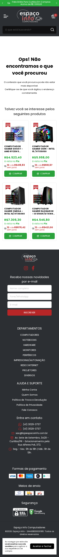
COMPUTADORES (29, 335)
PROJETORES (29, 370)
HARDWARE (29, 345)
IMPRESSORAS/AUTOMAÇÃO (29, 360)
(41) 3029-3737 (32, 424)
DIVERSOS (29, 375)
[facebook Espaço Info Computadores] (33, 268)
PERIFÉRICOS (29, 355)
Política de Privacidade (29, 405)
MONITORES (29, 350)
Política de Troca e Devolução (29, 399)
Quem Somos (30, 394)
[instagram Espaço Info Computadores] (26, 268)
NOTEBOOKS (30, 340)
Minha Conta (29, 389)
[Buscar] (52, 30)
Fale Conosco (29, 410)
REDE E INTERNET (29, 365)
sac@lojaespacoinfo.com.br (32, 433)
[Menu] (6, 16)
